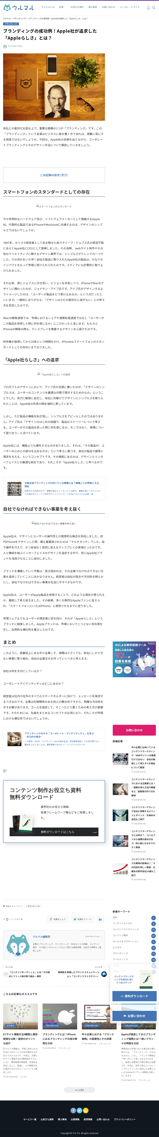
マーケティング (120, 959)
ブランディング (11, 24)
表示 (64, 175)
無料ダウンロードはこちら (57, 831)
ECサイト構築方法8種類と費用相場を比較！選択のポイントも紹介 (20, 1038)
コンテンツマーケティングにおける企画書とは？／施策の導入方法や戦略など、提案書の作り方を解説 (143, 787)
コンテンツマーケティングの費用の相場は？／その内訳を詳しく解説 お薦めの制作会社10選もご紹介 (143, 867)
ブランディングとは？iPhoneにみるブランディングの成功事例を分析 (60, 1038)
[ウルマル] (18, 7)
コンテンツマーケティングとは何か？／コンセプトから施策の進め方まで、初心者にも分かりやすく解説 (143, 839)
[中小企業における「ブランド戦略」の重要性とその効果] (99, 1017)
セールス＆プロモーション (126, 941)
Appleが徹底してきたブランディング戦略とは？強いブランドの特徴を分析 (138, 1038)
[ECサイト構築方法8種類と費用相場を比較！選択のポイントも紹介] (20, 1017)
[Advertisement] (54, 870)
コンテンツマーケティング (126, 929)
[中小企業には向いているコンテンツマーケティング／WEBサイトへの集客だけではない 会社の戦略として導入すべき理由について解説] (120, 759)
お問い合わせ (134, 730)
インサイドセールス (122, 923)
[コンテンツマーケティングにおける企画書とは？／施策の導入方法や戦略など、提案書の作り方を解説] (120, 789)
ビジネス (117, 947)
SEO (115, 917)
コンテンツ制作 (120, 935)
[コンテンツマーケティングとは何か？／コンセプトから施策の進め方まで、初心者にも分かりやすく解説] (120, 841)
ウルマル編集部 (41, 936)
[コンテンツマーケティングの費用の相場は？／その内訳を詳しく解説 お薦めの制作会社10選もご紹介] (120, 869)
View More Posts (92, 936)
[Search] (154, 8)
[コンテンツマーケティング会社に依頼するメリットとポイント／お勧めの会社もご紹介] (120, 815)
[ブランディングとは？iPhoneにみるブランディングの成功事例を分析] (60, 1017)
